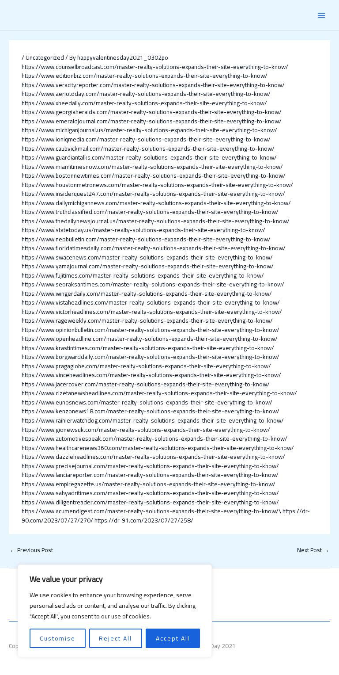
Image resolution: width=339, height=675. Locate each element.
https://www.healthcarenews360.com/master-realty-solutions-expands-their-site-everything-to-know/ (158, 448)
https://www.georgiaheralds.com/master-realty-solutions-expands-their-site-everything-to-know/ (152, 112)
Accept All (173, 638)
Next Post (313, 550)
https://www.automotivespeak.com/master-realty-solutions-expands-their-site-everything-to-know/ (154, 438)
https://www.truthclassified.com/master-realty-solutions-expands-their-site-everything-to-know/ (150, 211)
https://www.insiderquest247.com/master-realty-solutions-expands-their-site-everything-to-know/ (153, 193)
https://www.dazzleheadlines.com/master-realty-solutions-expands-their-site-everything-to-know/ (153, 456)
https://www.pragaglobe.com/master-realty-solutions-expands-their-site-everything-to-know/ (146, 366)
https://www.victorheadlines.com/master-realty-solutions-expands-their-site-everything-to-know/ (152, 311)
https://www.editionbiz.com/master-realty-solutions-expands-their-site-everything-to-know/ (144, 75)
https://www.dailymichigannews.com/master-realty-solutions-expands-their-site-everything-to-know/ (156, 203)
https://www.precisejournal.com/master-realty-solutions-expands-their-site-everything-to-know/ (150, 466)
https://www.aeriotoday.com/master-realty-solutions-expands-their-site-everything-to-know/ (146, 93)
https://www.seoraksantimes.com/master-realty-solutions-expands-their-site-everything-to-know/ (153, 284)
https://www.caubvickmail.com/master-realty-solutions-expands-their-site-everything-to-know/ (148, 148)
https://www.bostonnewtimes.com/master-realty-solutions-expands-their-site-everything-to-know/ (154, 175)
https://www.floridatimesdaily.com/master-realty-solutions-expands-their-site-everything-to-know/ (154, 248)
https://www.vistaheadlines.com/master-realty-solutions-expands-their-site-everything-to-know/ (151, 302)
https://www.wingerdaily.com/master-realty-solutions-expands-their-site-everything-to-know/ (147, 293)
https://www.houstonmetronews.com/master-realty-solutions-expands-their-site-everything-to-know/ (157, 185)
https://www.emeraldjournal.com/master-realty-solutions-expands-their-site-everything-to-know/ (152, 121)
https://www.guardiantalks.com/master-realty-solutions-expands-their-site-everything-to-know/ (149, 157)
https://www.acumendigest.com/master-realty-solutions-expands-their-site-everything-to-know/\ (151, 511)
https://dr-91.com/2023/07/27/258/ (143, 520)
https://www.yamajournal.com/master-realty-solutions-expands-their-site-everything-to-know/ (148, 266)
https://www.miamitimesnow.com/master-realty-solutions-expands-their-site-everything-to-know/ (152, 166)
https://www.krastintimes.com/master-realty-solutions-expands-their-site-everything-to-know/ (148, 348)
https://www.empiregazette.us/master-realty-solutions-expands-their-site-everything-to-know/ (148, 484)
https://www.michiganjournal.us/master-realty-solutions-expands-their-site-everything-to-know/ (149, 130)
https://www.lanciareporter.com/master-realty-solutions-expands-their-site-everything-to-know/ (150, 475)
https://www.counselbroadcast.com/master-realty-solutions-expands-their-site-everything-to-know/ (155, 66)
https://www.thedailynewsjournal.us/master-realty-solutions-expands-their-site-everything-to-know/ (156, 221)
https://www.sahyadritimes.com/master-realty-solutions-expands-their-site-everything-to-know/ (150, 493)
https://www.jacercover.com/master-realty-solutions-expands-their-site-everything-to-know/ (146, 384)
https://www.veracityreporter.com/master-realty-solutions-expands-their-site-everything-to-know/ (153, 85)
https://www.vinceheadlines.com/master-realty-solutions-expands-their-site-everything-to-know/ (151, 375)
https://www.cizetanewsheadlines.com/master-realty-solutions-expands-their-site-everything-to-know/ (159, 393)
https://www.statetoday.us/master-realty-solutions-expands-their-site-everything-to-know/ (143, 230)
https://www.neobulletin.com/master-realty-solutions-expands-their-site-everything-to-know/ (146, 239)
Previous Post (31, 550)
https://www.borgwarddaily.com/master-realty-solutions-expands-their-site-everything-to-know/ (150, 356)
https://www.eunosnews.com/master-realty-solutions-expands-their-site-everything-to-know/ (147, 402)
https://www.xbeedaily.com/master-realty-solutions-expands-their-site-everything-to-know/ (144, 103)
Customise (57, 638)
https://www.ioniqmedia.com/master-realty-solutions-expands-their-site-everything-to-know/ (146, 139)
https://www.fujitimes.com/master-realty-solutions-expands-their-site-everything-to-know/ (143, 275)
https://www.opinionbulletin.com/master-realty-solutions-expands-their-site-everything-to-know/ (150, 330)
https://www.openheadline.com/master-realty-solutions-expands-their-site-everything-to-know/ (150, 338)
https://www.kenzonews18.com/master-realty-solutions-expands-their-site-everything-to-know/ (150, 411)
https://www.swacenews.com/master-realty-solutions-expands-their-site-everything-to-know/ (147, 257)
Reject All (115, 638)
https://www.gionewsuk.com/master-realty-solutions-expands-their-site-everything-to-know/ (146, 429)
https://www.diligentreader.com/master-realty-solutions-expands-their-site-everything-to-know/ (150, 502)
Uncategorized (45, 57)
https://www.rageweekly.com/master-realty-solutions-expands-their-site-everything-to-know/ (147, 320)
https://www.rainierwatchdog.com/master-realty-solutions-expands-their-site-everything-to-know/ (153, 420)
